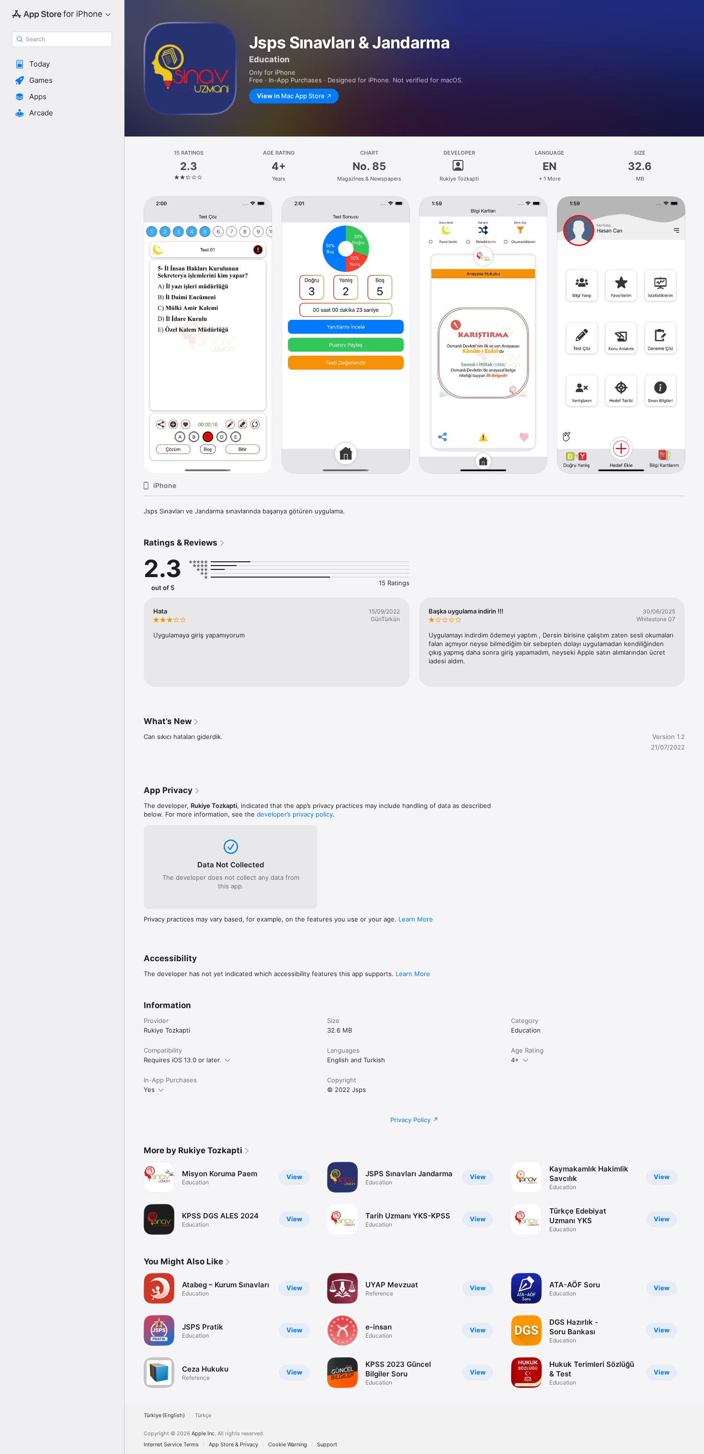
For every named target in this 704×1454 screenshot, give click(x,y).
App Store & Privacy (233, 1444)
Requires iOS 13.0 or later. (182, 1060)
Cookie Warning (287, 1444)
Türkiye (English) (164, 1415)
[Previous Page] (134, 642)
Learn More (415, 919)
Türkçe (203, 1415)
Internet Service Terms (171, 1444)
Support (327, 1444)
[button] (62, 64)
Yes (149, 1089)
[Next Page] (694, 642)
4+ (515, 1060)
